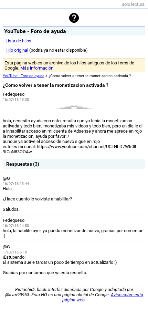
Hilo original (17, 50)
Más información (36, 68)
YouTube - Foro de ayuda (23, 76)
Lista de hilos (18, 40)
